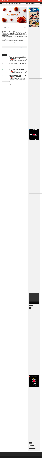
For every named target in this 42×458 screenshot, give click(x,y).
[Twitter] (39, 0)
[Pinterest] (25, 47)
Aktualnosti (9, 3)
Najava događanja (27, 3)
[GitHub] (38, 0)
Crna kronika (32, 3)
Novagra (10, 27)
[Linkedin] (24, 47)
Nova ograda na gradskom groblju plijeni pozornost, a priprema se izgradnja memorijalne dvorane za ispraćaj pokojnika (18, 57)
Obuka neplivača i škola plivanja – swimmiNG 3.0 (18, 81)
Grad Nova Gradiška (14, 3)
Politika (23, 3)
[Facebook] (21, 47)
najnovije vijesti (4, 3)
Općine (19, 3)
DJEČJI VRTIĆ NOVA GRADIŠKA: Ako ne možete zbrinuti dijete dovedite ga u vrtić (18, 76)
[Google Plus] (23, 47)
